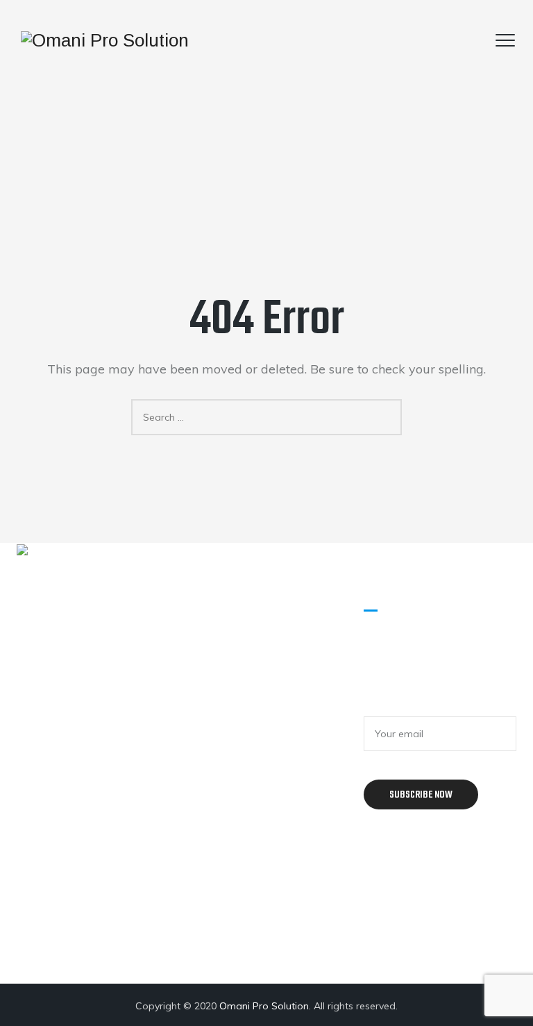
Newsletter (395, 704)
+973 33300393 (105, 749)
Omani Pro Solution (264, 1006)
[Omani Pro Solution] (105, 40)
